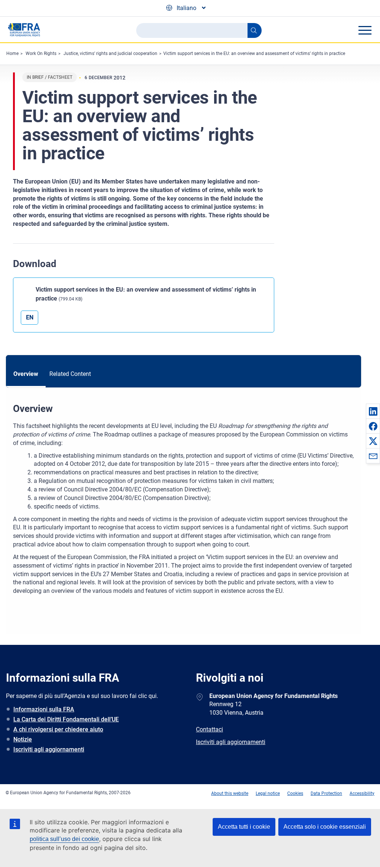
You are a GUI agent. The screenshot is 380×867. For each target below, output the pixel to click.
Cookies (295, 793)
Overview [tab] (25, 373)
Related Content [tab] (70, 373)
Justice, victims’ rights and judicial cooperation (110, 53)
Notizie (22, 739)
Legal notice (268, 793)
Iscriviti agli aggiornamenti (48, 749)
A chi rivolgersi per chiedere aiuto (58, 729)
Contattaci (209, 729)
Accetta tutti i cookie (244, 827)
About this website (229, 793)
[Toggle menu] (365, 30)
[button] (373, 411)
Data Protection (326, 793)
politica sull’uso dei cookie (64, 839)
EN (29, 317)
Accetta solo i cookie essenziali (325, 827)
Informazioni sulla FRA (43, 709)
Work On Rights (41, 53)
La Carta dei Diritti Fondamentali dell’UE (66, 719)
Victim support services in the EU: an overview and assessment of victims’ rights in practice (254, 53)
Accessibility (362, 793)
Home (12, 53)
